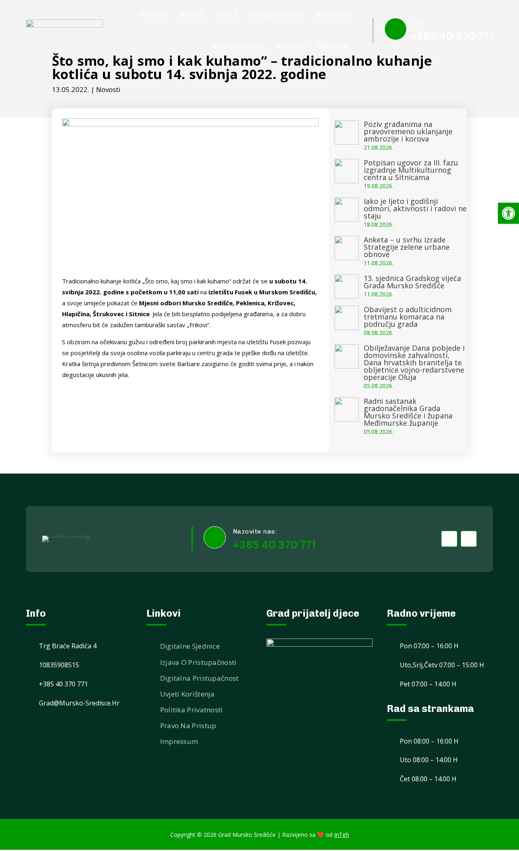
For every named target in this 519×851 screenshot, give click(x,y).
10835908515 (59, 664)
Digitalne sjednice (190, 646)
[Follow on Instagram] (469, 539)
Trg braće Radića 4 (68, 645)
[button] (508, 213)
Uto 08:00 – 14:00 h (429, 759)
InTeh (341, 834)
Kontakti (291, 46)
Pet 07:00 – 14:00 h (428, 684)
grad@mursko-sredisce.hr (79, 703)
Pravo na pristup (188, 725)
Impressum (179, 741)
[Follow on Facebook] (449, 539)
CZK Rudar (333, 46)
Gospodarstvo (234, 46)
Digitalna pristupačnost (199, 678)
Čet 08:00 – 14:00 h (428, 778)
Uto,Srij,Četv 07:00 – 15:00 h (442, 664)
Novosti (108, 89)
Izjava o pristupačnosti (198, 662)
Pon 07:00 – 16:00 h (429, 645)
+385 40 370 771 (452, 36)
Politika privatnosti (191, 709)
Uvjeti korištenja (187, 694)
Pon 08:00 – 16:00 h (429, 741)
